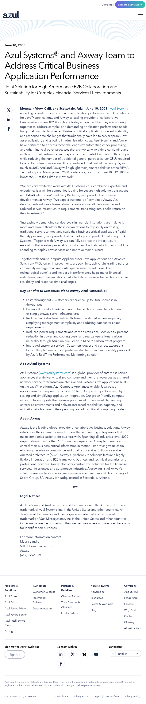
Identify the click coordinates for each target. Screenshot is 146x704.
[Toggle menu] (140, 14)
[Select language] (14, 4)
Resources (96, 598)
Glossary (129, 622)
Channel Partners (71, 596)
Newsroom (97, 591)
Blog (93, 610)
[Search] (5, 4)
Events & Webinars (101, 604)
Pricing (9, 631)
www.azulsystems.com (55, 373)
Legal (97, 696)
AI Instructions (132, 628)
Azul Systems (119, 108)
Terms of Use (112, 696)
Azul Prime (11, 602)
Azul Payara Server (16, 614)
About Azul (131, 591)
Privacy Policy (81, 696)
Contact (128, 616)
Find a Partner (69, 613)
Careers (128, 604)
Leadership (131, 598)
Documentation (42, 608)
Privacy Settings (133, 696)
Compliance (62, 696)
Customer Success (44, 591)
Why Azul (130, 610)
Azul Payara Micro (15, 608)
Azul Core (11, 596)
